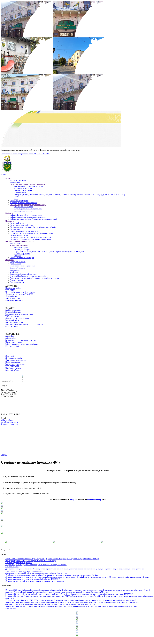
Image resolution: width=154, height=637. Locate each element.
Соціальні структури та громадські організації (28, 205)
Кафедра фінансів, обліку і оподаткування (26, 215)
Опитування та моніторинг (15, 360)
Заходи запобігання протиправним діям (20, 340)
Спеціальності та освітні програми (23, 274)
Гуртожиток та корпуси (14, 300)
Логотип (17, 197)
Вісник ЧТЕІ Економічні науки (22, 258)
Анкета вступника (12, 298)
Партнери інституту (22, 250)
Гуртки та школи (16, 280)
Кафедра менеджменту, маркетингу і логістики (28, 217)
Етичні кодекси (20, 192)
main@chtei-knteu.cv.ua (9, 422)
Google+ (4, 455)
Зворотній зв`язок (12, 370)
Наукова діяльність (17, 243)
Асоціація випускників (23, 211)
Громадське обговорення (14, 364)
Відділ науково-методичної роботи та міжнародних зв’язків (33, 227)
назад (72, 500)
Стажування (14, 270)
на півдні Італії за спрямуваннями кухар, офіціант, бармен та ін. (36, 573)
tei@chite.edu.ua (7, 420)
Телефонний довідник (9, 424)
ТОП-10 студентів (12, 316)
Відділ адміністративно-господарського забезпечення (30, 239)
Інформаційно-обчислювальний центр (24, 231)
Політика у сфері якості (23, 190)
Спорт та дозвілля (17, 282)
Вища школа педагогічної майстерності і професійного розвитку (35, 278)
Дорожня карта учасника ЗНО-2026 (19, 294)
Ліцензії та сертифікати (19, 201)
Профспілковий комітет (23, 207)
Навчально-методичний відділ (21, 225)
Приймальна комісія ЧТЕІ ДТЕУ (13, 289)
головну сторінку (94, 500)
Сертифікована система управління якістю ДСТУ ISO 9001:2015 (25, 154)
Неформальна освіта (17, 262)
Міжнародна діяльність (19, 245)
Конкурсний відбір (12, 346)
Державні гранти (11, 296)
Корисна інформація (22, 254)
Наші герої (9, 356)
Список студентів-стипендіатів (17, 318)
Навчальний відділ (17, 223)
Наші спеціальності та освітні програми (20, 292)
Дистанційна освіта (17, 268)
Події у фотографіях (13, 368)
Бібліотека (14, 272)
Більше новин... (11, 608)
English (3, 174)
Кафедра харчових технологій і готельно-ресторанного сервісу (34, 219)
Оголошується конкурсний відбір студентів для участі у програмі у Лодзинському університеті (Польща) (52, 559)
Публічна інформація (13, 358)
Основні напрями (21, 247)
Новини (17, 256)
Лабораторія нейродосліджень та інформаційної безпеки (31, 233)
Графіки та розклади (13, 310)
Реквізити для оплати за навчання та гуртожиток (24, 324)
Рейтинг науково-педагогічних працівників (22, 344)
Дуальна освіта (15, 264)
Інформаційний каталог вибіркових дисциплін (28, 276)
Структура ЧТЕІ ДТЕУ (23, 188)
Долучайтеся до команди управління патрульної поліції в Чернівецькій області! (36, 564)
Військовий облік (12, 320)
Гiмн (16, 199)
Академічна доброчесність (10, 337)
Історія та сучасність (18, 180)
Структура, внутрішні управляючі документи (27, 184)
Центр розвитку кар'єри (19, 235)
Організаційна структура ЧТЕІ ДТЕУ (28, 186)
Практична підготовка (14, 322)
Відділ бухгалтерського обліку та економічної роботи (30, 237)
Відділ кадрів (15, 229)
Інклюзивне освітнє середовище (22, 266)
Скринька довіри (11, 326)
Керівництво (15, 182)
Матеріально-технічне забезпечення (23, 203)
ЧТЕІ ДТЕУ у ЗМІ (12, 366)
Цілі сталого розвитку (13, 362)
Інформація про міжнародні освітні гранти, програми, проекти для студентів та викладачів (49, 252)
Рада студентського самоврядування (28, 209)
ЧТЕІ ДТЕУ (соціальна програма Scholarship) (30, 561)
